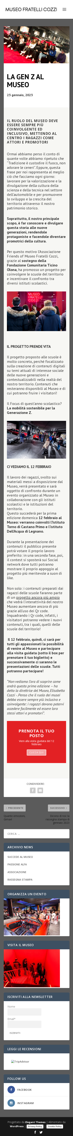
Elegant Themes (35, 1122)
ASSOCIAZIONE (16, 872)
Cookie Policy (55, 1126)
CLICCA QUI (36, 752)
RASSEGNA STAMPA (19, 879)
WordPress (17, 1126)
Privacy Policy (35, 1126)
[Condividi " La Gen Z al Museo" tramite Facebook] (32, 790)
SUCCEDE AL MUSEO (20, 857)
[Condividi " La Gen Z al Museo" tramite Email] (40, 790)
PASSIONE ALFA (17, 864)
